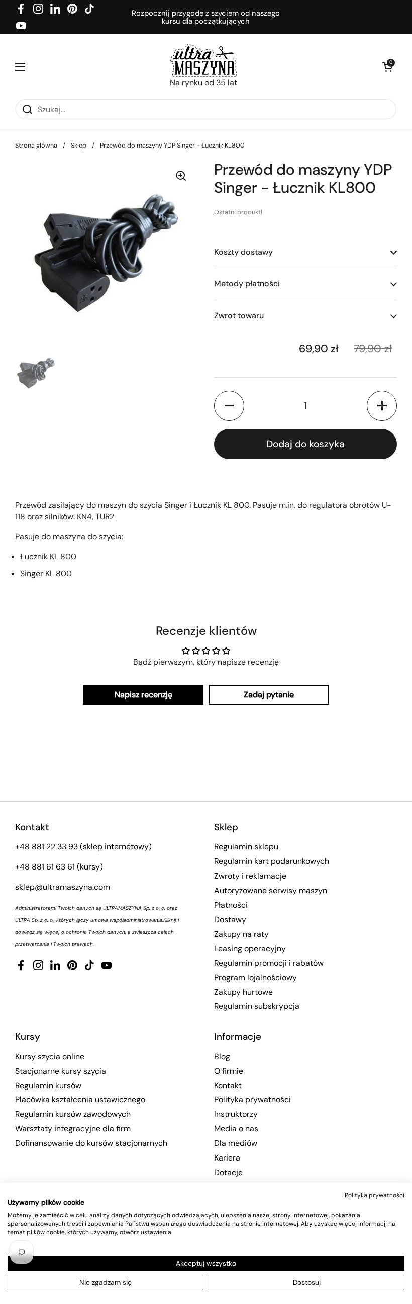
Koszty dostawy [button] (243, 252)
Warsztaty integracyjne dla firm (73, 1128)
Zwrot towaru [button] (239, 315)
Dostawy (230, 919)
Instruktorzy (236, 1114)
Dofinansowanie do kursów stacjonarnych (91, 1143)
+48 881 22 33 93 (46, 846)
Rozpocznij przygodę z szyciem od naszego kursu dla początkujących (206, 17)
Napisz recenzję (143, 694)
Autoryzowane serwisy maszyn (270, 890)
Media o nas (236, 1128)
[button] (387, 67)
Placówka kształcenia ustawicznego (80, 1099)
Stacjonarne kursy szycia (60, 1071)
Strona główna (36, 145)
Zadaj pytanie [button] (269, 694)
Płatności (231, 905)
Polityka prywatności (252, 1099)
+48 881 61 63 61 (45, 866)
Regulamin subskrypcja (256, 1006)
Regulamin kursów (48, 1085)
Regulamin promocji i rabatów (269, 963)
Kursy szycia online (49, 1056)
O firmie (228, 1071)
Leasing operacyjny (250, 948)
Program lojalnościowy (255, 977)
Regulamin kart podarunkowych (271, 861)
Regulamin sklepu (246, 846)
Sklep (78, 145)
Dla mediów (235, 1143)
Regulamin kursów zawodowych (73, 1114)
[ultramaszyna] (203, 60)
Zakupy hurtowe (243, 992)
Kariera (227, 1157)
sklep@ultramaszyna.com (62, 887)
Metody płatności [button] (247, 283)
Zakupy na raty (241, 934)
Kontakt (228, 1085)
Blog (222, 1056)
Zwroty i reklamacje (250, 876)
